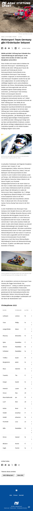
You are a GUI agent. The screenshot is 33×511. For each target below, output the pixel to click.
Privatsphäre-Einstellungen (23, 508)
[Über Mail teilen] (9, 48)
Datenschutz (13, 508)
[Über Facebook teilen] (2, 48)
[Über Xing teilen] (19, 48)
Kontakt (21, 495)
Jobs (10, 495)
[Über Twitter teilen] (12, 48)
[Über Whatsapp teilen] (5, 48)
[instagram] (16, 490)
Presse (15, 495)
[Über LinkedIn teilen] (15, 48)
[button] (29, 507)
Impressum (6, 508)
